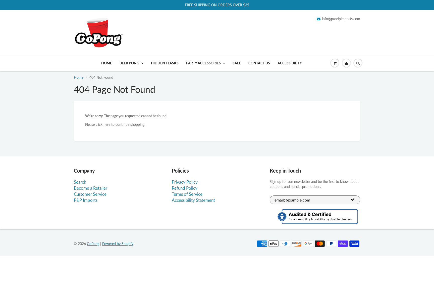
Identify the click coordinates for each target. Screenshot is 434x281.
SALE (237, 63)
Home (106, 63)
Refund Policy (184, 188)
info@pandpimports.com (341, 19)
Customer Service (90, 194)
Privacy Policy (185, 182)
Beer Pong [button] (129, 63)
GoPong (93, 244)
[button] (335, 63)
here (106, 124)
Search (80, 182)
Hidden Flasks (165, 63)
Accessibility (290, 63)
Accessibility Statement (193, 200)
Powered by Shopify (117, 244)
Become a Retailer (90, 188)
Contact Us (259, 63)
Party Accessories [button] (203, 63)
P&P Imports (85, 200)
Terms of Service (187, 194)
